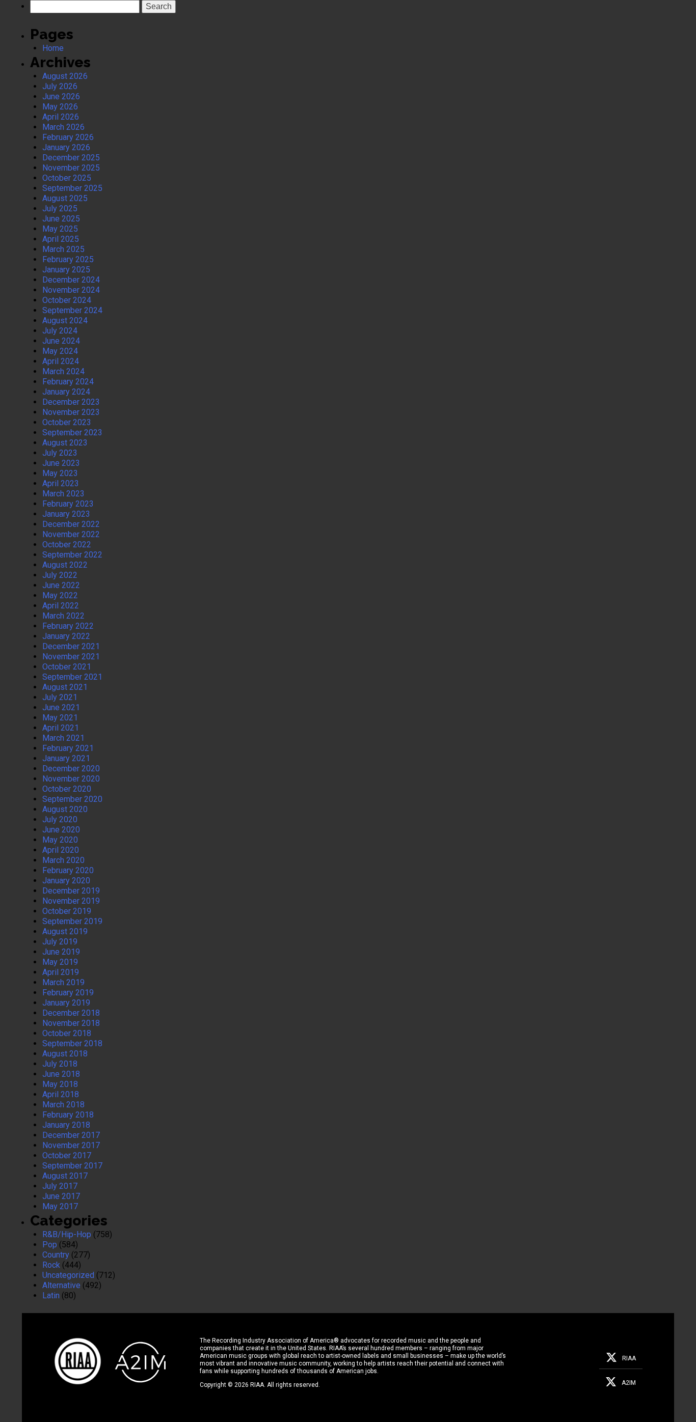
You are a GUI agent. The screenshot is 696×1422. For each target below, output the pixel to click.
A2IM (629, 1382)
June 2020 (61, 829)
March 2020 (63, 860)
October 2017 (66, 1155)
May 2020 (60, 840)
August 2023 (65, 443)
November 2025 (71, 168)
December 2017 (71, 1135)
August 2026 (65, 76)
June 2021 (61, 707)
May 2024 (60, 351)
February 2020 (68, 870)
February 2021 (68, 748)
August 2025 (65, 198)
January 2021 (66, 758)
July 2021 (59, 697)
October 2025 (66, 178)
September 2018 (72, 1043)
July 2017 (59, 1186)
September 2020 (72, 799)
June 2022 (61, 585)
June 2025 (61, 219)
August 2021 (65, 687)
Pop (49, 1244)
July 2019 (59, 941)
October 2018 (66, 1033)
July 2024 (59, 331)
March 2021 (63, 738)
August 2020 (65, 809)
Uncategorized (68, 1275)
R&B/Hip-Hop (66, 1234)
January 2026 (66, 147)
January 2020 (66, 880)
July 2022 (59, 575)
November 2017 (71, 1145)
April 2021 (60, 728)
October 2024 (66, 300)
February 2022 (68, 626)
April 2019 (60, 972)
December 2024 (71, 280)
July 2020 (59, 819)
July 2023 (59, 453)
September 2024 (72, 310)
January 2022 (66, 636)
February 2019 (68, 992)
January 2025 (66, 269)
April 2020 (60, 850)
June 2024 (61, 341)
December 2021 (71, 646)
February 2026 (68, 137)
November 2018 (71, 1023)
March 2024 (63, 371)
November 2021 (71, 656)
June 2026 (61, 96)
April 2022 (60, 605)
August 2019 (65, 931)
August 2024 (65, 320)
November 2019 (71, 901)
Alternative (61, 1285)
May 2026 (60, 106)
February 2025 (68, 259)
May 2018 (60, 1084)
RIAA (629, 1358)
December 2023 (71, 402)
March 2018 (63, 1104)
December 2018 (71, 1013)
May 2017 (60, 1206)
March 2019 (63, 982)
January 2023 (66, 514)
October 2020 (66, 789)
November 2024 (71, 290)
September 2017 (72, 1165)
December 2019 (71, 891)
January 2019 (66, 1003)
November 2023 (71, 412)
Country (55, 1255)
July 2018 (59, 1064)
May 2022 (60, 595)
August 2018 (65, 1053)
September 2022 (72, 555)
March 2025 (63, 249)
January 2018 (66, 1125)
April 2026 (60, 117)
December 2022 (71, 524)
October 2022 (66, 544)
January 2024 (66, 392)
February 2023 (68, 504)
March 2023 (63, 493)
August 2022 (65, 565)
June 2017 (61, 1196)
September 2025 (72, 188)
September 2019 (72, 921)
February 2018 (68, 1115)
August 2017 (65, 1176)
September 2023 (72, 432)
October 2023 (66, 422)
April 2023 (60, 483)
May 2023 (60, 473)
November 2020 (71, 779)
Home (53, 48)
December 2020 (71, 768)
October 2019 (66, 911)
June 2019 (61, 952)
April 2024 (60, 361)
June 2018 (61, 1074)
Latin (51, 1295)
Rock (51, 1265)
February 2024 (68, 381)
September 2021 (72, 677)
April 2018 (60, 1094)
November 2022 (71, 534)
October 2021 (66, 667)
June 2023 (61, 463)
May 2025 (60, 229)
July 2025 (59, 208)
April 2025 (60, 239)
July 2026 (59, 86)
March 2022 (63, 616)
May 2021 (60, 717)
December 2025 (71, 157)
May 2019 (60, 962)
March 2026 (63, 127)
